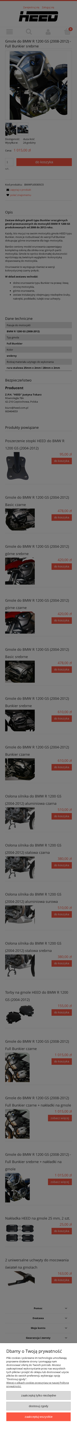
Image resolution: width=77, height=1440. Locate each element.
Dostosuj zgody (38, 1406)
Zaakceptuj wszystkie (39, 1416)
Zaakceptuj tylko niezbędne (38, 1395)
